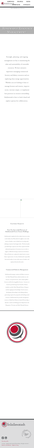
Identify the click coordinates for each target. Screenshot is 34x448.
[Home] (7, 3)
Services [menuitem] (10, 1)
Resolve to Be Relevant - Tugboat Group (10, 445)
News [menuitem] (28, 1)
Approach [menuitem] (16, 5)
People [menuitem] (20, 1)
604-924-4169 (5, 441)
